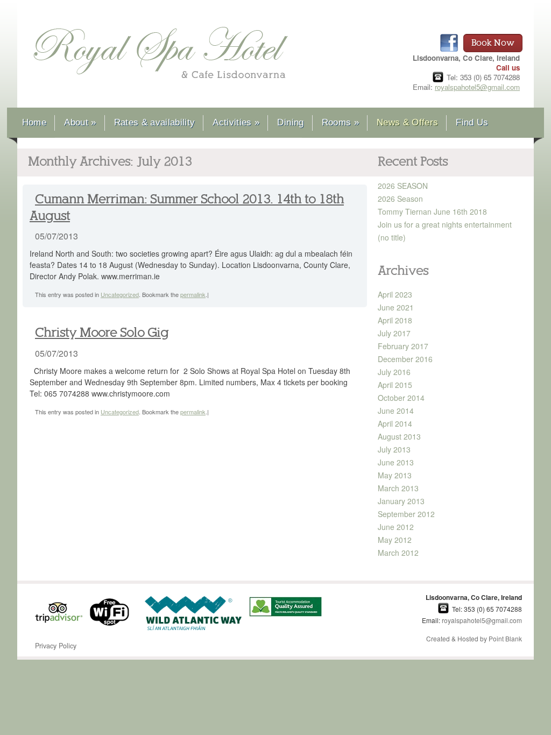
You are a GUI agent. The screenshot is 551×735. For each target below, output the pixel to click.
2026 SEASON (403, 185)
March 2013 (398, 488)
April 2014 (395, 423)
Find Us (472, 122)
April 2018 (395, 320)
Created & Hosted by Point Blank (474, 638)
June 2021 (396, 307)
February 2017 (403, 346)
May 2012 (395, 539)
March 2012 (398, 552)
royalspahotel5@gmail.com (477, 87)
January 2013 (401, 501)
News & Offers (407, 122)
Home (34, 122)
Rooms (340, 122)
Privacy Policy (55, 646)
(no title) (392, 237)
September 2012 (406, 513)
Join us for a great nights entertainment (445, 224)
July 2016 (394, 371)
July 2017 (394, 333)
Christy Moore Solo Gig (101, 333)
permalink (193, 294)
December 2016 (405, 359)
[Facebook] (449, 42)
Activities (236, 122)
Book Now (492, 43)
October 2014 (401, 397)
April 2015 (395, 384)
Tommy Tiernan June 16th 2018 (432, 211)
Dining (290, 122)
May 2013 (395, 475)
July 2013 (394, 449)
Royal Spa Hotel (160, 54)
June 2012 (396, 526)
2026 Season (400, 198)
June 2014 (396, 410)
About (80, 122)
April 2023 (395, 294)
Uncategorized (120, 294)
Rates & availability (154, 122)
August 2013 (399, 436)
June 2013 (396, 462)
